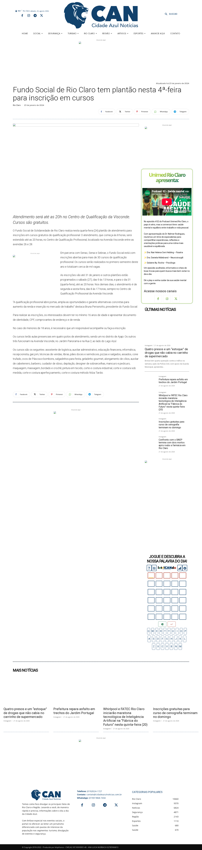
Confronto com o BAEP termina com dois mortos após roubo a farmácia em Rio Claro (172, 444)
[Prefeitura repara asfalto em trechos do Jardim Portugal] (150, 381)
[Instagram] (28, 15)
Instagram (148, 345)
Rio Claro (17, 105)
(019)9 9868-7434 (91, 797)
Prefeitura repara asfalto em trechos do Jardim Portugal (173, 381)
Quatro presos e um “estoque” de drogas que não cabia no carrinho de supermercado (166, 352)
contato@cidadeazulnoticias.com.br (99, 794)
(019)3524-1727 (89, 791)
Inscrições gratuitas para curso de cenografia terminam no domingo (171, 424)
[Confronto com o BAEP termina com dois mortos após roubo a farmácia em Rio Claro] (150, 441)
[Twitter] (41, 15)
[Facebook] (22, 15)
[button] (170, 14)
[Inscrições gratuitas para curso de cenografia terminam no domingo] (150, 423)
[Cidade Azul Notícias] (101, 15)
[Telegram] (35, 15)
